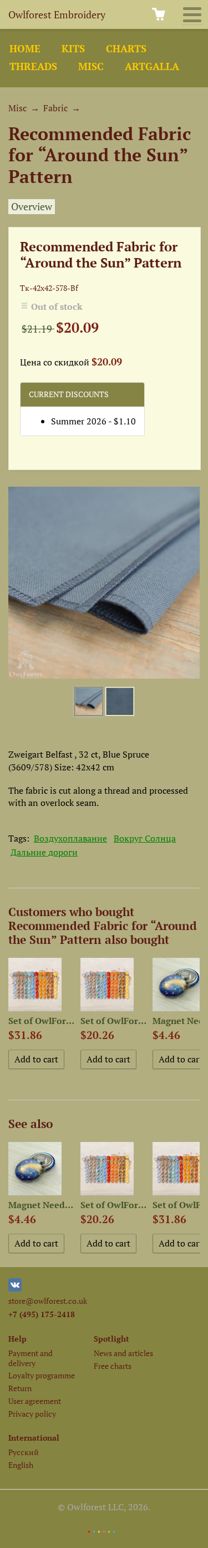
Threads (33, 66)
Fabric (55, 108)
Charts (126, 48)
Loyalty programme (41, 1375)
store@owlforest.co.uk (47, 1300)
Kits (73, 48)
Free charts (112, 1366)
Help (17, 1338)
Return (20, 1388)
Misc (91, 66)
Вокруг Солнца (145, 838)
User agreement (34, 1401)
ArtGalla (152, 66)
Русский (23, 1452)
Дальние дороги (44, 852)
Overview (31, 206)
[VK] (15, 1288)
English (20, 1465)
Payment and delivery (30, 1358)
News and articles (123, 1353)
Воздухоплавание (70, 838)
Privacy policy (32, 1413)
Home (24, 48)
